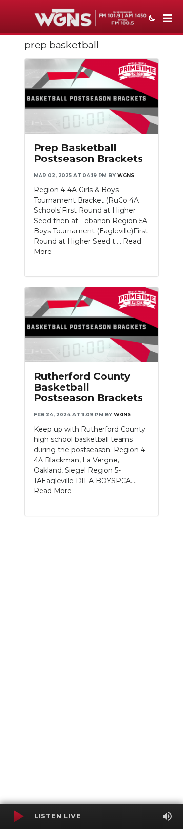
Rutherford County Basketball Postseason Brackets (88, 387)
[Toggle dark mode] (151, 19)
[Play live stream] (18, 816)
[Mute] (167, 816)
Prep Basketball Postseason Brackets (88, 153)
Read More (53, 490)
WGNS (125, 175)
